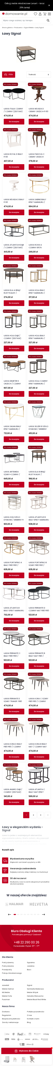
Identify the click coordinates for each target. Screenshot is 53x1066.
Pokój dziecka (8, 966)
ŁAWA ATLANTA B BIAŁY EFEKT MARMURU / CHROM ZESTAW (14, 610)
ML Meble (6, 992)
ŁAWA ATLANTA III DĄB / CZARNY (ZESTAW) (14, 246)
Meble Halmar (8, 989)
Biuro (29, 969)
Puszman (6, 999)
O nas (29, 1015)
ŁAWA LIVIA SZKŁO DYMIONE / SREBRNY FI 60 (14, 520)
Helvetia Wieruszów (35, 996)
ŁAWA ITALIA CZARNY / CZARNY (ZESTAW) (13, 110)
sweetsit (5, 985)
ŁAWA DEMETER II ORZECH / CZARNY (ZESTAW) (12, 384)
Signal (29, 985)
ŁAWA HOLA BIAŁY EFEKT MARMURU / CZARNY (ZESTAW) (37, 338)
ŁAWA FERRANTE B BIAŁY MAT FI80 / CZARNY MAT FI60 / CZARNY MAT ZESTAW (39, 657)
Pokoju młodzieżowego (12, 973)
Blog (29, 1022)
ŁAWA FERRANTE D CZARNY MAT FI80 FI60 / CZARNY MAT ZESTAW (39, 611)
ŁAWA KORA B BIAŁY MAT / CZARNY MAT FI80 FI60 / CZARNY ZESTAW (38, 748)
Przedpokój (7, 969)
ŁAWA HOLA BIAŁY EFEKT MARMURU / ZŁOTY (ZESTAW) (37, 293)
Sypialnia (31, 962)
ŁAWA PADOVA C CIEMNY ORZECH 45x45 (37, 157)
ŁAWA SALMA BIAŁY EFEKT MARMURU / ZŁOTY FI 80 (12, 429)
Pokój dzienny (8, 962)
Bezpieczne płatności (11, 1019)
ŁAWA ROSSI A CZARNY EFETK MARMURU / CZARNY (38, 247)
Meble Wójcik (32, 992)
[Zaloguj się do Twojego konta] (40, 14)
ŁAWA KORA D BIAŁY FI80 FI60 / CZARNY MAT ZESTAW (13, 747)
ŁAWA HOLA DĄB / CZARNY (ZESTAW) (12, 337)
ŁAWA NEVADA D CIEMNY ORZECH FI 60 (38, 110)
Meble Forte (7, 996)
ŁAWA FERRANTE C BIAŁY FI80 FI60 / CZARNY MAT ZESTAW (14, 656)
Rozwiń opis (8, 849)
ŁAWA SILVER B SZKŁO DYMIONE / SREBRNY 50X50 (38, 429)
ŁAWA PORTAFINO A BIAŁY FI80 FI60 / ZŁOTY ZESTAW (13, 565)
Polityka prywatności (35, 1011)
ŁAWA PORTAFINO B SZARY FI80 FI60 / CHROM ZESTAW (38, 565)
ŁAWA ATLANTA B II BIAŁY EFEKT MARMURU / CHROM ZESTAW (39, 520)
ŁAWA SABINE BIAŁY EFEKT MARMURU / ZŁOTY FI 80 (37, 202)
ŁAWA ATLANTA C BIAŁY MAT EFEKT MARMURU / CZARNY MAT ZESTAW (38, 793)
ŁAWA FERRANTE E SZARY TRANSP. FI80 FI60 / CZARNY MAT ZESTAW (13, 702)
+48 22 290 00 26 (26, 942)
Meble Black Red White (36, 999)
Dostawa (6, 1011)
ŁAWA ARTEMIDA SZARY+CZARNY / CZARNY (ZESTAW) (12, 474)
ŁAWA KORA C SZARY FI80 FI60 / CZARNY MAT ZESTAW (38, 701)
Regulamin (6, 1015)
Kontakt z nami (33, 1019)
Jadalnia (30, 966)
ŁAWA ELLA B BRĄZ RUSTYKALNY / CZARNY (37, 474)
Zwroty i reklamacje (10, 1022)
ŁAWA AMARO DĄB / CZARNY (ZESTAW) (13, 790)
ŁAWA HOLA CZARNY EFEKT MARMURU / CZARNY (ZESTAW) (38, 384)
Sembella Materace (35, 989)
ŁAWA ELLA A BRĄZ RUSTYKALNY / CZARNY (12, 293)
